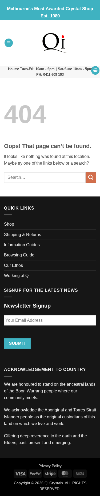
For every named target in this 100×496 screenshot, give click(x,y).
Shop (9, 224)
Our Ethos (13, 265)
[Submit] (91, 177)
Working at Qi (17, 275)
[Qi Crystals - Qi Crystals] (54, 43)
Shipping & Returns (22, 234)
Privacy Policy (50, 466)
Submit (17, 343)
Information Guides (22, 245)
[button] (9, 43)
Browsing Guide (19, 255)
